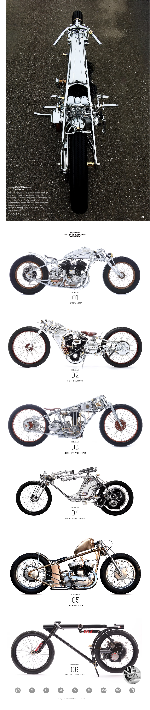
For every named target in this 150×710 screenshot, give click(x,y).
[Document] (132, 690)
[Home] (18, 690)
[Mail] (142, 216)
